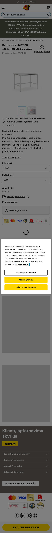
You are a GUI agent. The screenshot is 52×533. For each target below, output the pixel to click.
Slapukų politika (22, 264)
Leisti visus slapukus (26, 287)
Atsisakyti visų (26, 280)
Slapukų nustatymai (26, 272)
